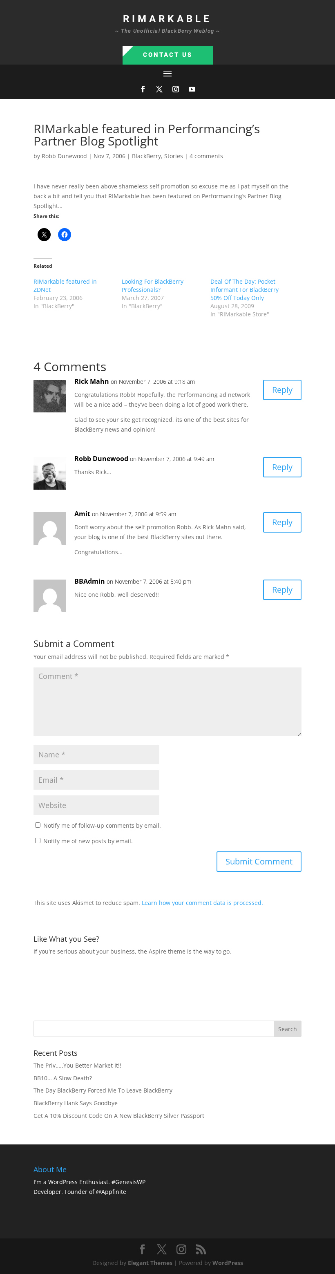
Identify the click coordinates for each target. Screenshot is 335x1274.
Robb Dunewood (64, 156)
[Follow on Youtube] (192, 89)
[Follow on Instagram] (175, 89)
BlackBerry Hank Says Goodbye (76, 1103)
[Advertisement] (182, 987)
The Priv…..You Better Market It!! (77, 1065)
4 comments (206, 156)
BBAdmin (89, 581)
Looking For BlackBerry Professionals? (152, 285)
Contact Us (167, 54)
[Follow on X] (159, 89)
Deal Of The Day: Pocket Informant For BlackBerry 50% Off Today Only (244, 290)
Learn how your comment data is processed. (202, 903)
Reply (282, 389)
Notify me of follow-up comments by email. (102, 825)
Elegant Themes (150, 1263)
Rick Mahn (91, 381)
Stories (173, 156)
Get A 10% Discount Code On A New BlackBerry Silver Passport (119, 1116)
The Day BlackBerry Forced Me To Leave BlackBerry (103, 1090)
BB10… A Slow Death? (63, 1078)
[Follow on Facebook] (143, 89)
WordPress (227, 1263)
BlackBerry (146, 156)
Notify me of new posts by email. (88, 841)
